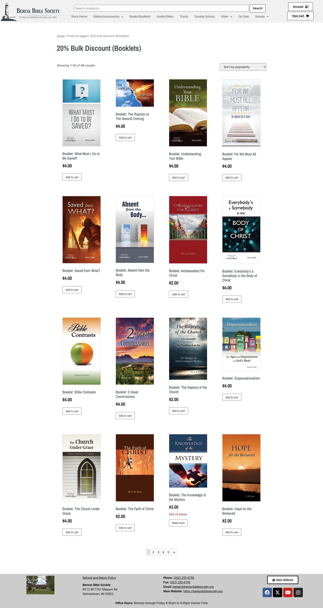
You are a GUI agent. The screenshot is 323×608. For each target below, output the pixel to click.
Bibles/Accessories (106, 16)
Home (61, 36)
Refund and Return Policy (99, 578)
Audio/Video (165, 16)
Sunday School (205, 16)
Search (257, 8)
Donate (260, 16)
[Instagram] (298, 592)
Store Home (79, 16)
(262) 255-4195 (180, 582)
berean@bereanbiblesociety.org (193, 587)
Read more (178, 523)
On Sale (244, 16)
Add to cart (72, 177)
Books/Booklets (140, 16)
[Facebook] (267, 592)
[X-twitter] (277, 592)
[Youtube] (288, 592)
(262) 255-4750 (184, 578)
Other (224, 16)
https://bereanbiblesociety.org (203, 591)
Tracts (184, 16)
